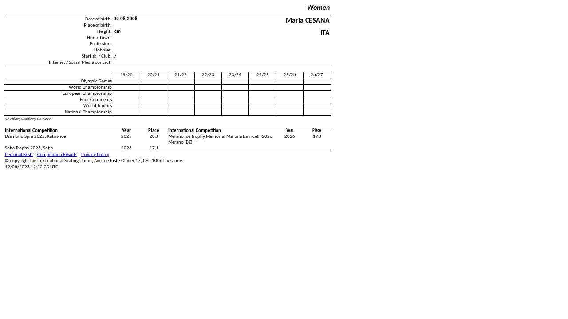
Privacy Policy (95, 154)
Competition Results (57, 154)
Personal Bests (19, 154)
